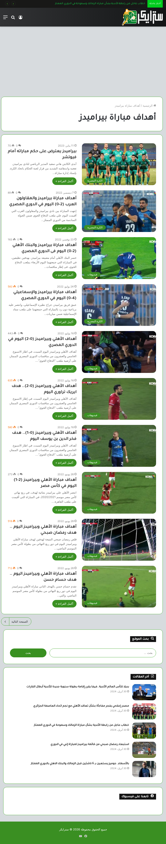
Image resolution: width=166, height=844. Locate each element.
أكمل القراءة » (64, 181)
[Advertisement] (83, 63)
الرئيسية (148, 105)
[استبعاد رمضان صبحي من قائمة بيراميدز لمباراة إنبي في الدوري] (144, 750)
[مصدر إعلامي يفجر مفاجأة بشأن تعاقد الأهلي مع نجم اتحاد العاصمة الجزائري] (144, 711)
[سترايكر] (142, 17)
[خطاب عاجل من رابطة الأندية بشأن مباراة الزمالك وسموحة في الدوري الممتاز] (144, 731)
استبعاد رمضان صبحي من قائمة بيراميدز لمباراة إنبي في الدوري (109, 3)
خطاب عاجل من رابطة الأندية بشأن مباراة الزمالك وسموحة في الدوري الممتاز (81, 725)
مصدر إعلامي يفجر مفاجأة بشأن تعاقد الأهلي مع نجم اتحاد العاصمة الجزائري (81, 706)
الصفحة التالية (19, 621)
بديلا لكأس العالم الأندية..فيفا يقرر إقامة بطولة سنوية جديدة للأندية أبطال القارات (78, 686)
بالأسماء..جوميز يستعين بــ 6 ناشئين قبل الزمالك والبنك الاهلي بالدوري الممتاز (80, 763)
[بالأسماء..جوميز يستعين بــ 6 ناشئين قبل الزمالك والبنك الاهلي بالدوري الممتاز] (144, 769)
